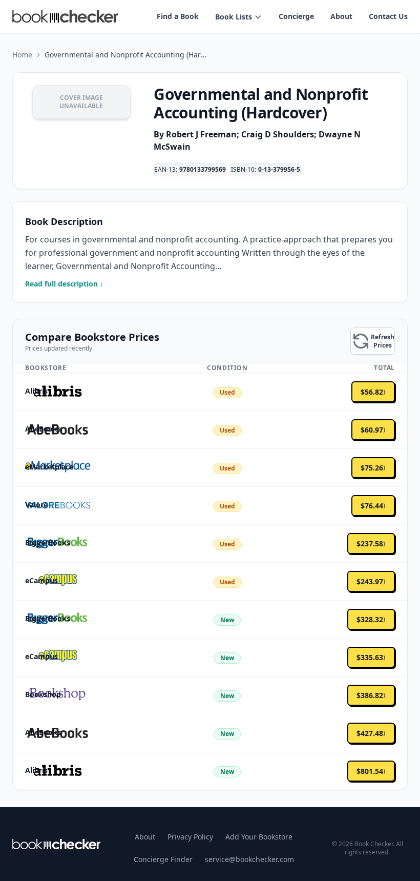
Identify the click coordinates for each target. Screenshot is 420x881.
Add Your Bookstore (258, 837)
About (341, 16)
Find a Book (178, 16)
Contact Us (388, 16)
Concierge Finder (163, 859)
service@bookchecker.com (249, 859)
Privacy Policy (190, 837)
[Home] (56, 844)
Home (22, 54)
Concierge (296, 16)
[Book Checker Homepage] (65, 16)
